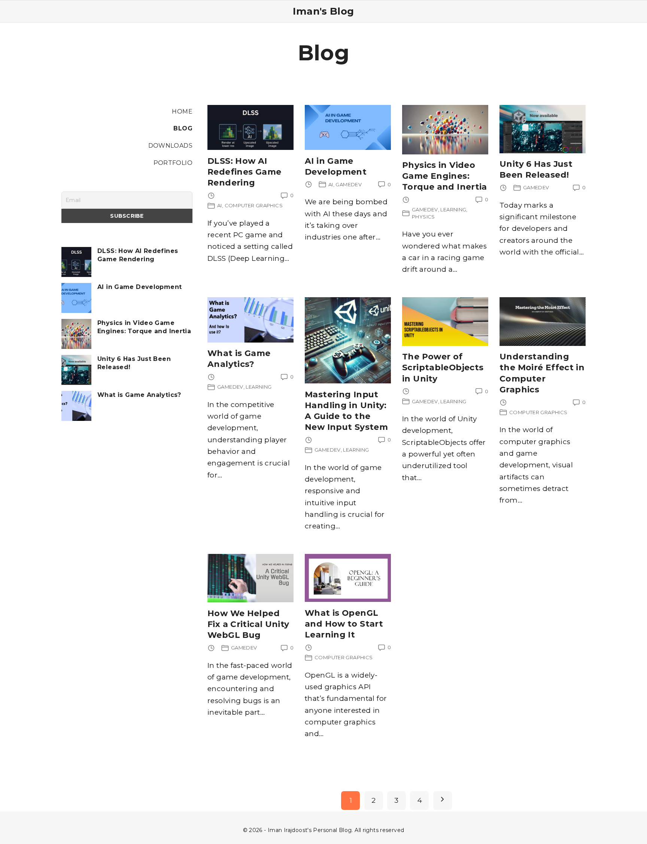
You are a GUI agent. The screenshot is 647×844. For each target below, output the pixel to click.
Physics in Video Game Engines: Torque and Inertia (444, 176)
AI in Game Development (139, 286)
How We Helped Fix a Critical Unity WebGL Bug (248, 624)
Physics (423, 217)
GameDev (348, 184)
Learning (453, 209)
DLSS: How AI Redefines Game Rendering (244, 172)
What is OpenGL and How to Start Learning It (344, 624)
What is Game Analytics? (139, 394)
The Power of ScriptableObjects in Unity (442, 367)
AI (219, 205)
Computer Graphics (254, 205)
